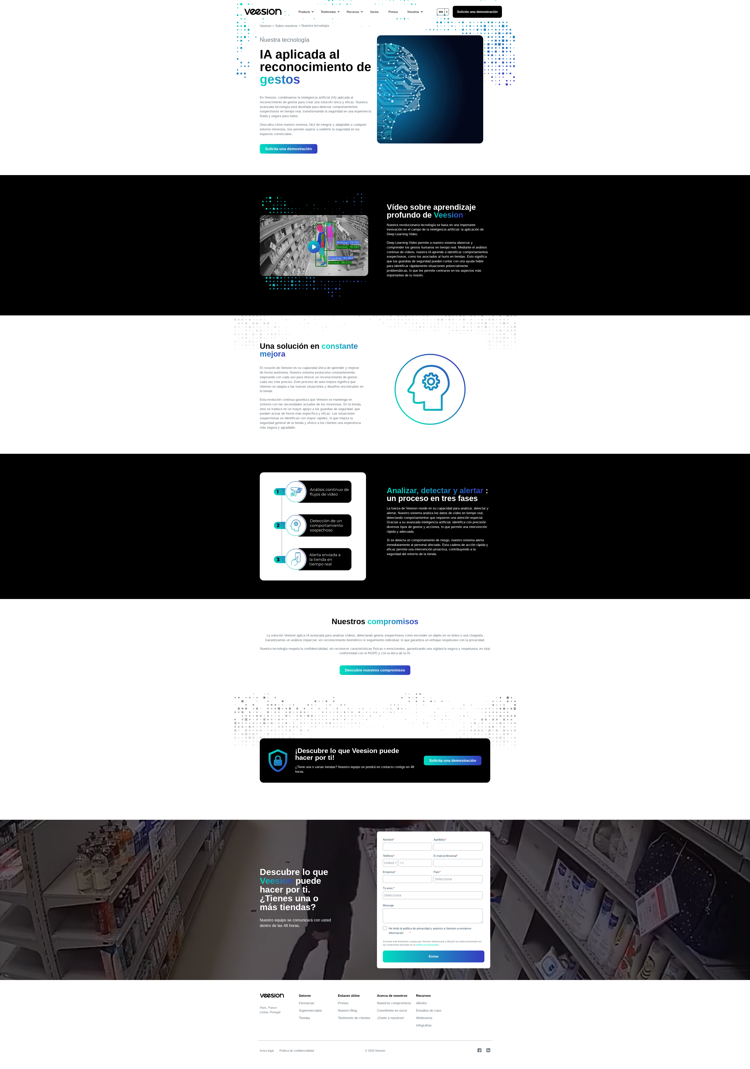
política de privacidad (427, 944)
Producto (304, 11)
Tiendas (304, 1018)
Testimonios (328, 11)
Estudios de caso (428, 1010)
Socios (374, 11)
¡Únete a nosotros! (390, 1018)
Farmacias (306, 1003)
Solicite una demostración (477, 12)
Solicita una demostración (288, 149)
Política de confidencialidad (296, 1050)
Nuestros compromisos (394, 1003)
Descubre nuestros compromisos (375, 670)
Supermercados (310, 1010)
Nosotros (413, 11)
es (441, 12)
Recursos (353, 11)
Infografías (424, 1025)
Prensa (393, 11)
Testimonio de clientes (354, 1018)
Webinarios (424, 1018)
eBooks (421, 1003)
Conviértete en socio (392, 1010)
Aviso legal (267, 1050)
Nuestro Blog (347, 1010)
